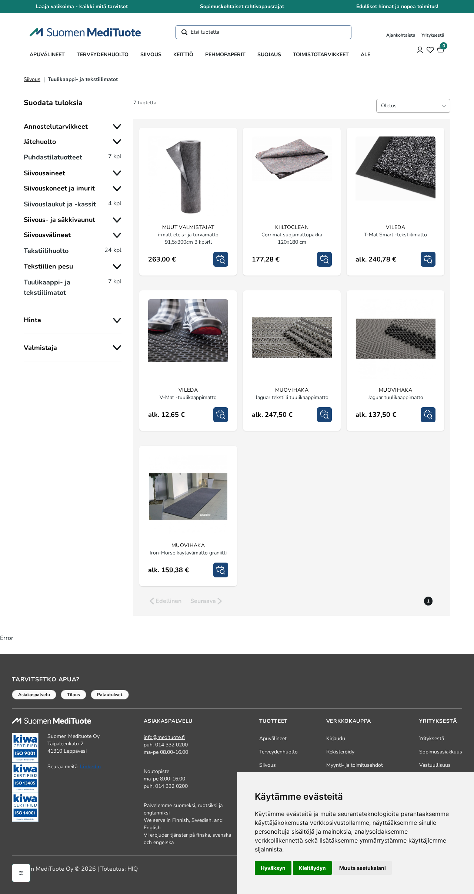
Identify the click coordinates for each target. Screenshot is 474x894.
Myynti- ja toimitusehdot (354, 765)
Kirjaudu (335, 738)
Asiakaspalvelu (34, 695)
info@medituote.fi (164, 737)
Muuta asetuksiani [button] (362, 868)
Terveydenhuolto (102, 54)
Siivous (150, 54)
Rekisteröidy (340, 751)
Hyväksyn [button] (273, 868)
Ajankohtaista (400, 35)
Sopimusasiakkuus (440, 751)
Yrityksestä (432, 35)
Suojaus (269, 54)
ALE (365, 54)
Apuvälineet (47, 54)
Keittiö (183, 54)
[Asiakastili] (420, 49)
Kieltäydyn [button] (312, 868)
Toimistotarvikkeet (321, 54)
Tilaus (73, 695)
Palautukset (110, 695)
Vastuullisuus (435, 765)
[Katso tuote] (220, 259)
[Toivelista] (430, 49)
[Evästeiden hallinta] (21, 873)
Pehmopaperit (225, 54)
